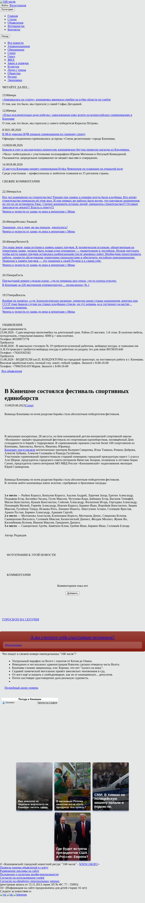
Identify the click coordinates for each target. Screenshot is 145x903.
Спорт (29, 405)
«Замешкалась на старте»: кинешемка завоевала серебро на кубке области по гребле (56, 99)
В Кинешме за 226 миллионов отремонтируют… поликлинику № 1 (45, 285)
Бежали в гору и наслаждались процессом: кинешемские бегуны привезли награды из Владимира (66, 149)
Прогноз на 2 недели (47, 702)
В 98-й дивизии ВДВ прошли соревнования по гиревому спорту (44, 134)
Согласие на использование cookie (22, 877)
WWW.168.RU (88, 864)
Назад (5, 36)
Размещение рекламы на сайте (19, 871)
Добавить (72, 593)
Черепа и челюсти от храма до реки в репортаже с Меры (38, 211)
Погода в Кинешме (30, 699)
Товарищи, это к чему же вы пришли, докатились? (35, 227)
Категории (7, 9)
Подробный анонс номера (21, 687)
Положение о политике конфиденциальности (29, 874)
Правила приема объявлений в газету (24, 867)
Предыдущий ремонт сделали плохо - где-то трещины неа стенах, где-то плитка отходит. (59, 280)
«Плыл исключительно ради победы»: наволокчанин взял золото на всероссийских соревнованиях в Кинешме (67, 116)
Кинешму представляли (20, 449)
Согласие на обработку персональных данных (29, 881)
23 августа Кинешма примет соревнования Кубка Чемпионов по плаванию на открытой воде (62, 168)
